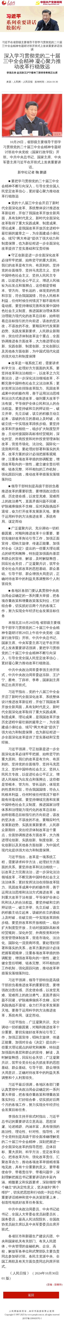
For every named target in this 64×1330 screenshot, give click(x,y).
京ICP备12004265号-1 (32, 1318)
